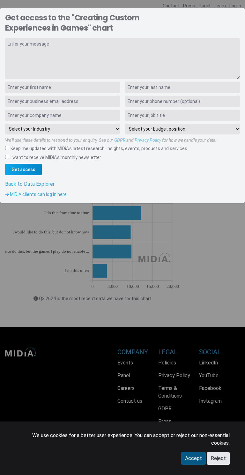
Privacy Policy (148, 140)
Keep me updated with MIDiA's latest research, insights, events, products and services (99, 148)
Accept (193, 458)
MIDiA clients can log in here (38, 194)
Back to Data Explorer (30, 184)
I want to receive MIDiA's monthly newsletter (56, 157)
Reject (218, 458)
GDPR (119, 140)
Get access (23, 169)
